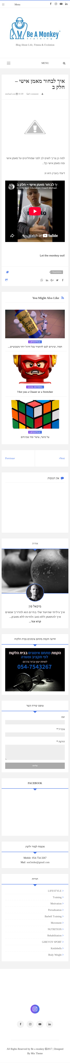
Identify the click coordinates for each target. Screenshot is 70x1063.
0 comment (33, 94)
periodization (55, 910)
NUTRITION (55, 929)
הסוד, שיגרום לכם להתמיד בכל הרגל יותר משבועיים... (35, 346)
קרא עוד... (35, 621)
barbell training (53, 916)
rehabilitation (54, 935)
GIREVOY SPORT (52, 942)
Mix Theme (37, 1053)
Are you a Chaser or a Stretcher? (35, 392)
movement (56, 923)
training (57, 272)
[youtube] (61, 4)
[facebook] (50, 4)
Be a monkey (38, 1049)
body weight (55, 955)
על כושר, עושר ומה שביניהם (35, 437)
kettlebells (56, 948)
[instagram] (56, 4)
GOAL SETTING (35, 387)
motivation (56, 903)
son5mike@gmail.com (38, 862)
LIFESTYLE (35, 342)
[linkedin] (66, 4)
